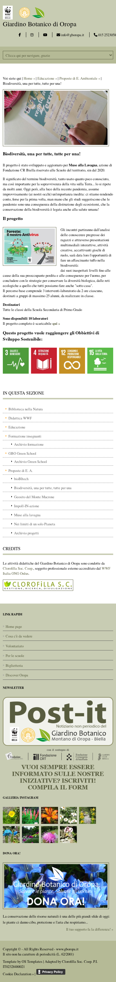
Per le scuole (15, 655)
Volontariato (15, 645)
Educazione (16, 427)
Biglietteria (14, 665)
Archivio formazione (29, 444)
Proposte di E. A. (20, 470)
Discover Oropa (17, 675)
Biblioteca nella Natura (25, 408)
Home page (14, 626)
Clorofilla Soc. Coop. (18, 568)
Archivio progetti (26, 532)
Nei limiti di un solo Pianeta (34, 523)
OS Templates (32, 961)
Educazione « (47, 78)
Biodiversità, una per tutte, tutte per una (43, 487)
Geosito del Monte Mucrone (34, 496)
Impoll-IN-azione (26, 505)
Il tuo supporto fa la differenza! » (89, 929)
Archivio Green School (30, 461)
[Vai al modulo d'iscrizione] (58, 742)
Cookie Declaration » (18, 973)
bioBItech (21, 478)
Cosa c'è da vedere (19, 636)
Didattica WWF (20, 418)
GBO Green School (22, 453)
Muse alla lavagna (27, 514)
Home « (29, 78)
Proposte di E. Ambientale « (79, 78)
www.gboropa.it (67, 948)
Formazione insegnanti (24, 436)
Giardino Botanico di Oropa (39, 23)
